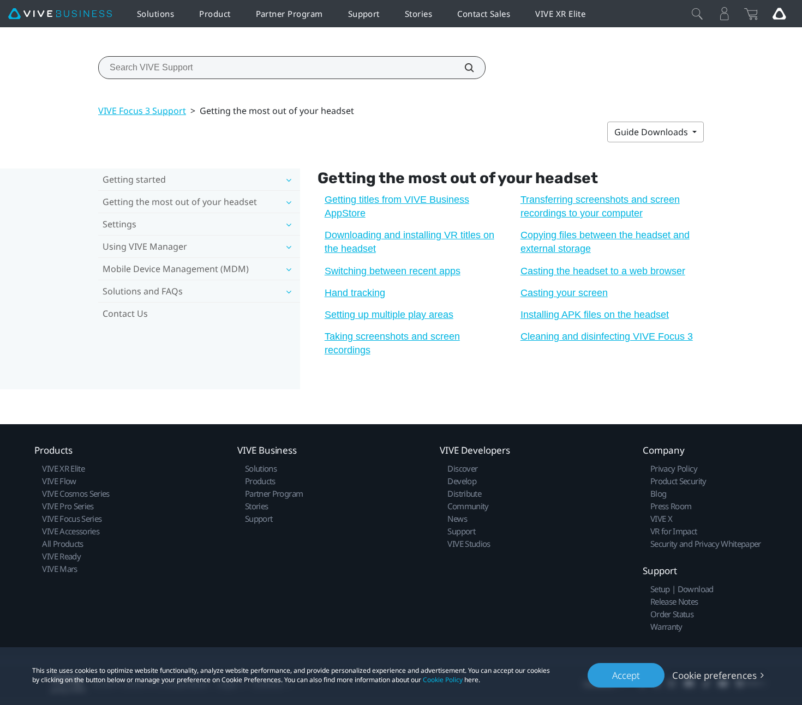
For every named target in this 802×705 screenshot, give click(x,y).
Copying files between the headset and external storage (605, 242)
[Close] (697, 13)
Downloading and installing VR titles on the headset (409, 242)
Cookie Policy (443, 679)
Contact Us (125, 314)
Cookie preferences (714, 675)
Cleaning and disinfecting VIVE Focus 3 (606, 336)
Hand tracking (355, 292)
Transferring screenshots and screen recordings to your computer (600, 206)
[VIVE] (60, 14)
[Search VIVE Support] (463, 68)
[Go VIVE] (779, 13)
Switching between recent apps (392, 271)
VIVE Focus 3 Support (142, 111)
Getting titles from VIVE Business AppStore (397, 206)
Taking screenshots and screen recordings (392, 343)
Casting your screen (564, 292)
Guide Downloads (652, 132)
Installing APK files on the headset (594, 314)
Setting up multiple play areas (389, 314)
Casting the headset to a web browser (602, 271)
